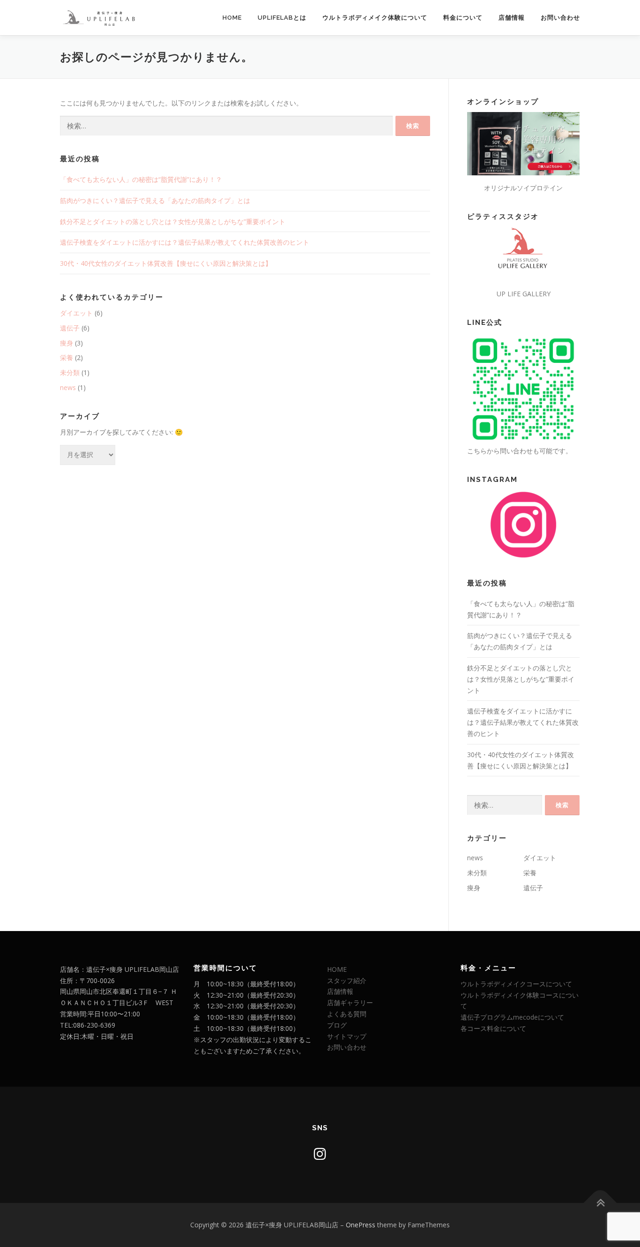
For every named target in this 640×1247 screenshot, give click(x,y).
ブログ (337, 1025)
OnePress (360, 1224)
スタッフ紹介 (346, 980)
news (68, 387)
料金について (463, 17)
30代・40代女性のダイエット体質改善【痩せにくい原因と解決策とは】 (166, 263)
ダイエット (76, 312)
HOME (232, 17)
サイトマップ (346, 1036)
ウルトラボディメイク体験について (374, 17)
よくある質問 (346, 1013)
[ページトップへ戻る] (600, 1203)
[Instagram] (320, 1153)
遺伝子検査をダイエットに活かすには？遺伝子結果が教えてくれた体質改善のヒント (184, 242)
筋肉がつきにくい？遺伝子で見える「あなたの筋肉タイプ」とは (155, 200)
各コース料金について (493, 1028)
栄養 (66, 357)
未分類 (70, 372)
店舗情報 (512, 17)
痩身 (66, 342)
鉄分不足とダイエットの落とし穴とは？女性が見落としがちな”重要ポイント (172, 221)
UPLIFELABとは (282, 17)
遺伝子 (70, 327)
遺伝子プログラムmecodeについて (512, 1017)
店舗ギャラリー (350, 1002)
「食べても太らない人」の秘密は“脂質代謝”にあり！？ (141, 179)
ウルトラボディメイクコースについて (516, 983)
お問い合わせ (560, 17)
